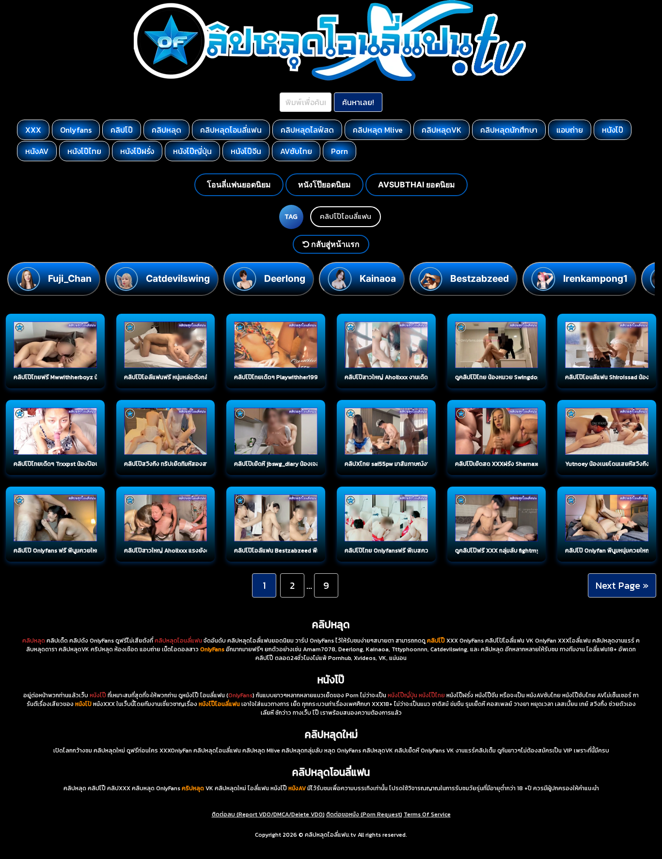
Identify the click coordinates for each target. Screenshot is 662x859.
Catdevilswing (178, 278)
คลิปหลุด (166, 130)
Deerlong (284, 278)
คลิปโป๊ (121, 130)
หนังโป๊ (612, 130)
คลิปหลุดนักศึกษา (508, 130)
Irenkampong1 (595, 278)
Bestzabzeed (479, 278)
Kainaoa (378, 278)
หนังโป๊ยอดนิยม (324, 184)
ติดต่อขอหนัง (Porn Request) (364, 814)
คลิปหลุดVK (441, 130)
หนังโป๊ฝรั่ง (137, 151)
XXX (33, 130)
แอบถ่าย (569, 130)
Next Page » (622, 585)
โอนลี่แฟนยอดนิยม (239, 184)
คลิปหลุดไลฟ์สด (307, 130)
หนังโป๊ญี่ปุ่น (192, 151)
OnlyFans (240, 695)
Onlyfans (76, 130)
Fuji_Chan (70, 278)
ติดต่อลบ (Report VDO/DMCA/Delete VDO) (268, 814)
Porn (339, 151)
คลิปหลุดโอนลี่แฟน (231, 130)
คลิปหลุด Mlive (378, 130)
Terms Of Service (427, 814)
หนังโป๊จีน (246, 151)
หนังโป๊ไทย (84, 151)
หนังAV (36, 151)
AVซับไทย (296, 151)
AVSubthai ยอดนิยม (416, 184)
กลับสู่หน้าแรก (334, 244)
